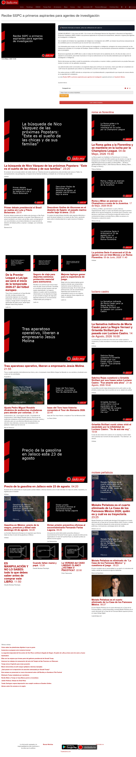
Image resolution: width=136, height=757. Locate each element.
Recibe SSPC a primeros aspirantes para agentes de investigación (82, 77)
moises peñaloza (102, 472)
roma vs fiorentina (103, 112)
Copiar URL (64, 96)
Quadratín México (119, 77)
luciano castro (100, 291)
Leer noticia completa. (96, 102)
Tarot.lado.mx (100, 744)
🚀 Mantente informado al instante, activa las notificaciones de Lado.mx (81, 27)
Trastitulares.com (66, 751)
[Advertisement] (45, 242)
